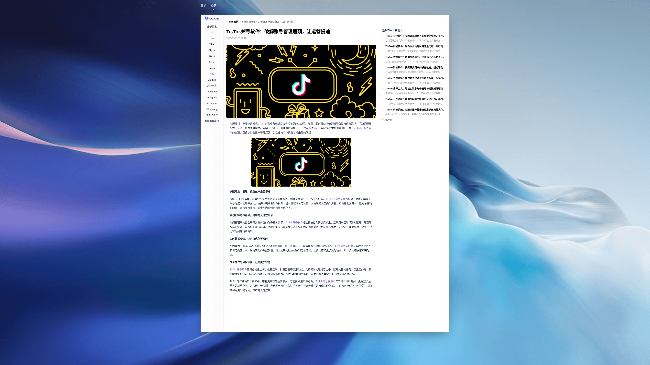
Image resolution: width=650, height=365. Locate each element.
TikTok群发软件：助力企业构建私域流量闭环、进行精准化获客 (415, 46)
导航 (203, 5)
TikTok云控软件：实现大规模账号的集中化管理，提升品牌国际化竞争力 (415, 35)
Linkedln (212, 79)
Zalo (212, 32)
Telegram (212, 97)
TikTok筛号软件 (336, 199)
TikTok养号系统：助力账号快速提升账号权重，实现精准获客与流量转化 (415, 78)
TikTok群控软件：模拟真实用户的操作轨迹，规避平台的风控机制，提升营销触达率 (415, 67)
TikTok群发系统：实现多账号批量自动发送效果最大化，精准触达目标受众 (415, 109)
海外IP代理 (212, 115)
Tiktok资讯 (232, 21)
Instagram (212, 103)
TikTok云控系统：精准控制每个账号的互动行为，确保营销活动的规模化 (415, 99)
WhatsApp (212, 109)
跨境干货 (212, 85)
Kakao (212, 62)
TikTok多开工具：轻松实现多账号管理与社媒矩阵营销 (414, 88)
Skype (212, 50)
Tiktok (212, 56)
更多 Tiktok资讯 (392, 30)
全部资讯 (212, 26)
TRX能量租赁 (212, 121)
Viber (212, 44)
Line (212, 38)
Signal (212, 68)
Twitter (211, 73)
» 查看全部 (387, 119)
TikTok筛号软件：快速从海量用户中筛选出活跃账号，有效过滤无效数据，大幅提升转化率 (415, 57)
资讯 (213, 5)
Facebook (212, 91)
